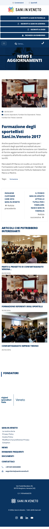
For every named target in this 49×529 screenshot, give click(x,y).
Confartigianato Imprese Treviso (20, 346)
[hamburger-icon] (4, 43)
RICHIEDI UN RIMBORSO (35, 35)
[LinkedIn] (27, 518)
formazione (14, 179)
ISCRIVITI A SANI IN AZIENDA (33, 24)
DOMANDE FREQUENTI (13, 451)
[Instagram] (16, 518)
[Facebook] (22, 518)
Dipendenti (13, 115)
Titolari (38, 115)
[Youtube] (32, 518)
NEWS (5, 447)
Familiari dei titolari (9, 118)
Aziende (19, 118)
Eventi (6, 115)
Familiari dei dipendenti (26, 115)
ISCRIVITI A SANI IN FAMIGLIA (32, 18)
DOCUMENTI (8, 456)
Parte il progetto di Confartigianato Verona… (23, 268)
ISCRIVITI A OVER (38, 30)
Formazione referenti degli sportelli (22, 306)
